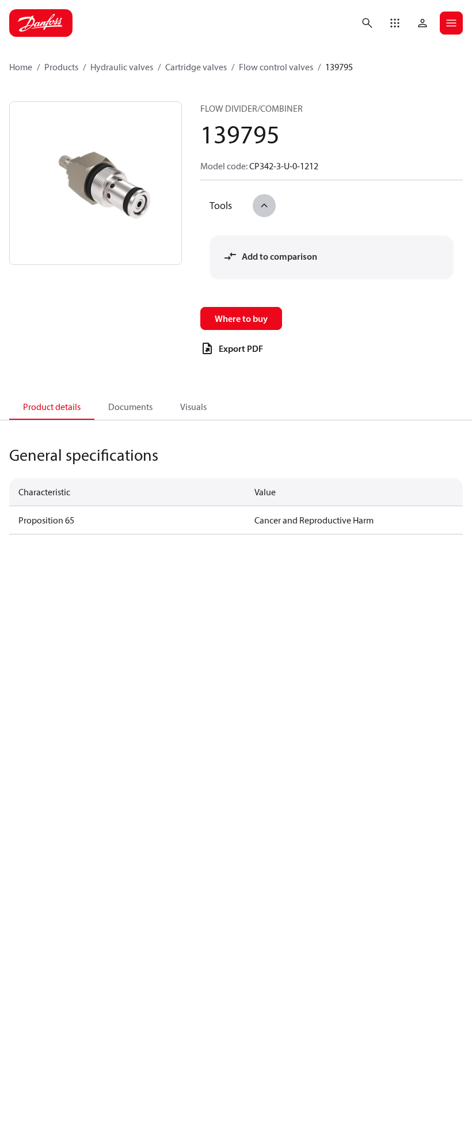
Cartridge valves (196, 67)
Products (61, 67)
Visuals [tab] (193, 406)
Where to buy (241, 318)
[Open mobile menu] (451, 23)
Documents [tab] (130, 406)
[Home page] (41, 23)
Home (20, 67)
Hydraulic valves (121, 67)
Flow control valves (276, 67)
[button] (395, 23)
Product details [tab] (52, 406)
